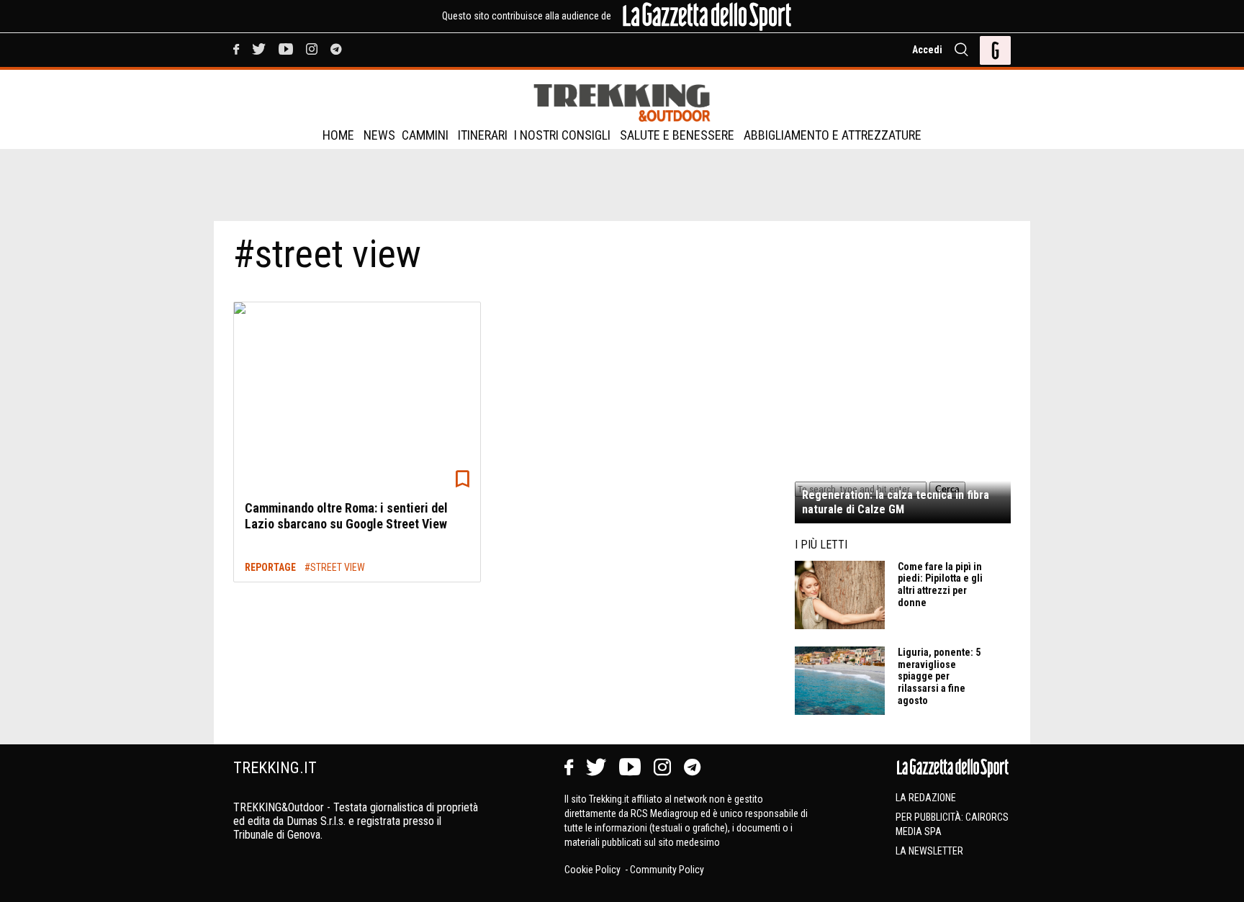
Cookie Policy (593, 869)
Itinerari (483, 135)
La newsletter (929, 851)
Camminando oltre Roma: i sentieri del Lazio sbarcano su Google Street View (346, 515)
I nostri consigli (562, 135)
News (379, 135)
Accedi (927, 49)
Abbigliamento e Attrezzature (832, 135)
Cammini (425, 135)
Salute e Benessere (677, 135)
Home (338, 135)
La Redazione (926, 797)
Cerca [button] (947, 489)
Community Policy (667, 869)
